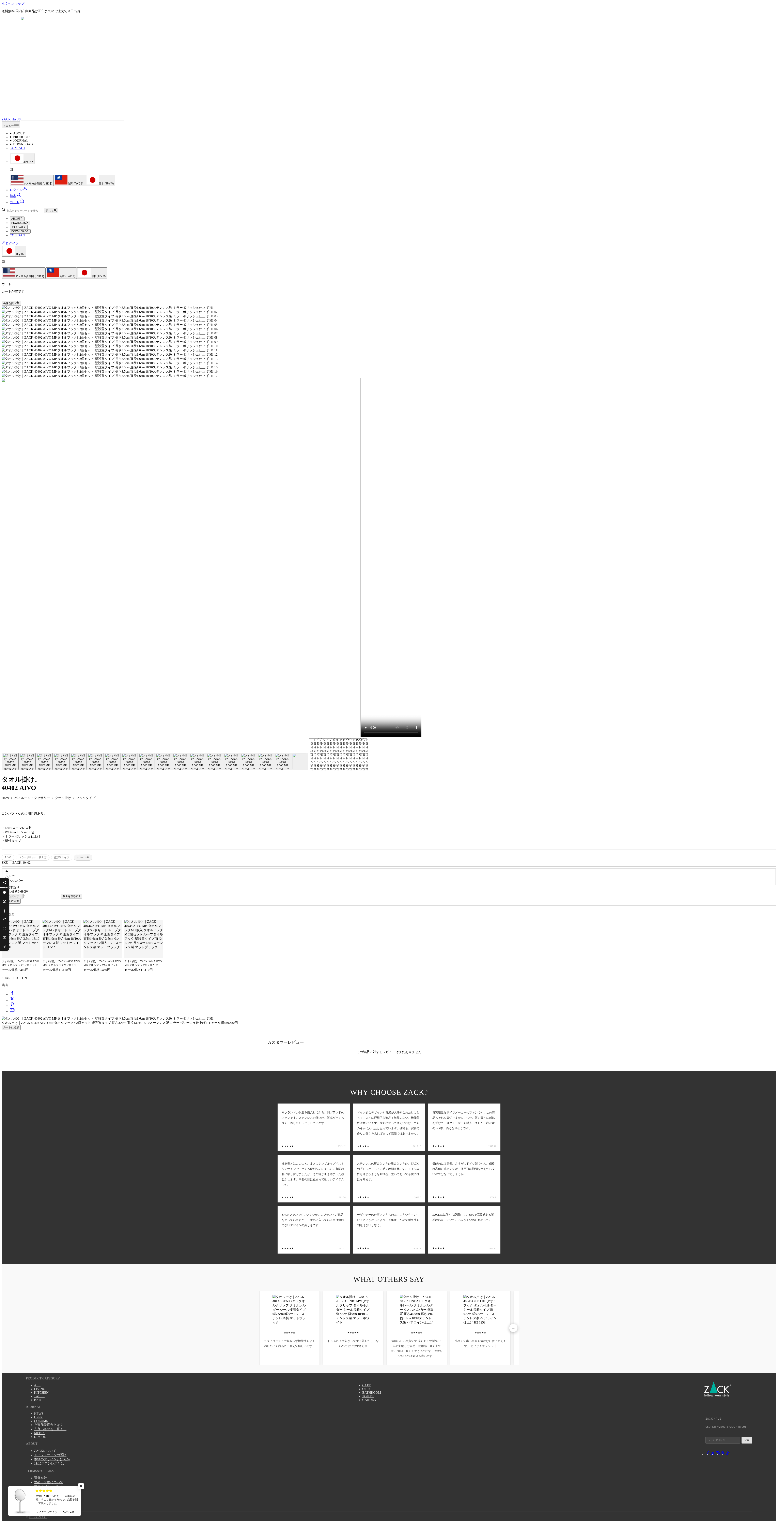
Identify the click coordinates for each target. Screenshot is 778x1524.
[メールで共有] (12, 1011)
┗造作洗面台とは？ (48, 1424)
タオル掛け (63, 798)
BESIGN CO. (38, 1517)
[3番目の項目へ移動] (44, 761)
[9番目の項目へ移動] (146, 761)
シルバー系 (83, 857)
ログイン (12, 243)
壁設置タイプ (61, 857)
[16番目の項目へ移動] (265, 761)
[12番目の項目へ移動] (197, 761)
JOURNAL (20, 140)
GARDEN (369, 1400)
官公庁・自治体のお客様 (52, 1495)
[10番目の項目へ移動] (163, 761)
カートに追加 (11, 901)
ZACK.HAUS (713, 1418)
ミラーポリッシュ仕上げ (32, 857)
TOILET (368, 1396)
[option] (32, 180)
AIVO (8, 857)
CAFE (366, 1385)
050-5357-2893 (715, 1426)
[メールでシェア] (4, 937)
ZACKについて (45, 1450)
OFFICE (368, 1389)
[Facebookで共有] (12, 994)
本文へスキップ (13, 3)
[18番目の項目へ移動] (299, 761)
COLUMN (41, 1421)
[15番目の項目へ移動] (248, 761)
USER (38, 1417)
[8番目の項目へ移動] (129, 761)
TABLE (39, 1396)
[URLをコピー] (4, 946)
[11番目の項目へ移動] (180, 761)
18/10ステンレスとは (49, 1463)
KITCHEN (41, 1392)
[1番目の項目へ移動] (10, 761)
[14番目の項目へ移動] (231, 761)
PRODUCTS (22, 137)
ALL (37, 1385)
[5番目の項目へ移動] (78, 761)
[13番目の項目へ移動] (214, 761)
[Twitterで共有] (12, 1000)
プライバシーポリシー (50, 1486)
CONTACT (17, 148)
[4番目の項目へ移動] (61, 761)
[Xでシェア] (4, 901)
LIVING (39, 1389)
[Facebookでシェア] (4, 910)
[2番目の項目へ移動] (27, 761)
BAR (37, 1400)
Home (6, 798)
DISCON (40, 1436)
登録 (746, 1440)
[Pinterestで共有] (12, 1005)
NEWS (38, 1413)
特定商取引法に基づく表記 (53, 1490)
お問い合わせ (43, 1499)
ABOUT (19, 133)
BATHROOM (371, 1392)
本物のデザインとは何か (52, 1459)
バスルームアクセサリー (32, 798)
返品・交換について (48, 1482)
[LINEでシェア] (4, 892)
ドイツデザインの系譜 (50, 1455)
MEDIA (39, 1433)
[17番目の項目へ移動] (282, 761)
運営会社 (40, 1478)
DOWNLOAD (23, 144)
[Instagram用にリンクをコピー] (4, 928)
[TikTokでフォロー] (727, 1454)
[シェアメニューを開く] (4, 882)
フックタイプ (85, 798)
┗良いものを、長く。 (50, 1429)
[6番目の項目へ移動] (95, 761)
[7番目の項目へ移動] (112, 761)
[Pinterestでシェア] (4, 919)
